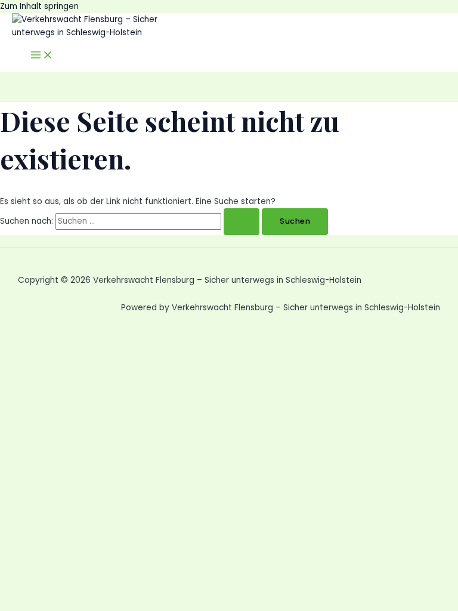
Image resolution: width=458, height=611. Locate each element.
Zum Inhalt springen (39, 6)
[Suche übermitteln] (241, 221)
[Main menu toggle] (42, 55)
